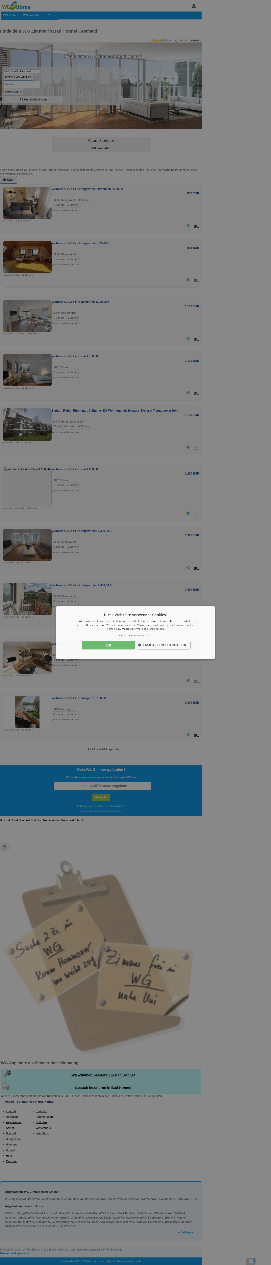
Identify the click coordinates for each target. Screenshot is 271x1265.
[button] (135, 635)
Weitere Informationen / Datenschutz (143, 629)
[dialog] (135, 633)
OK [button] (108, 645)
